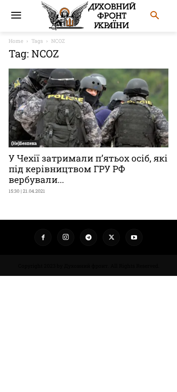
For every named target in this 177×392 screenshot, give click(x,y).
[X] (111, 237)
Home (16, 40)
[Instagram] (65, 237)
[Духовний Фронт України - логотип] (88, 16)
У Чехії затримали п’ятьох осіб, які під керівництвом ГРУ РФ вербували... (88, 169)
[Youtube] (134, 237)
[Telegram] (88, 237)
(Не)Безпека (24, 143)
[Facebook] (43, 237)
